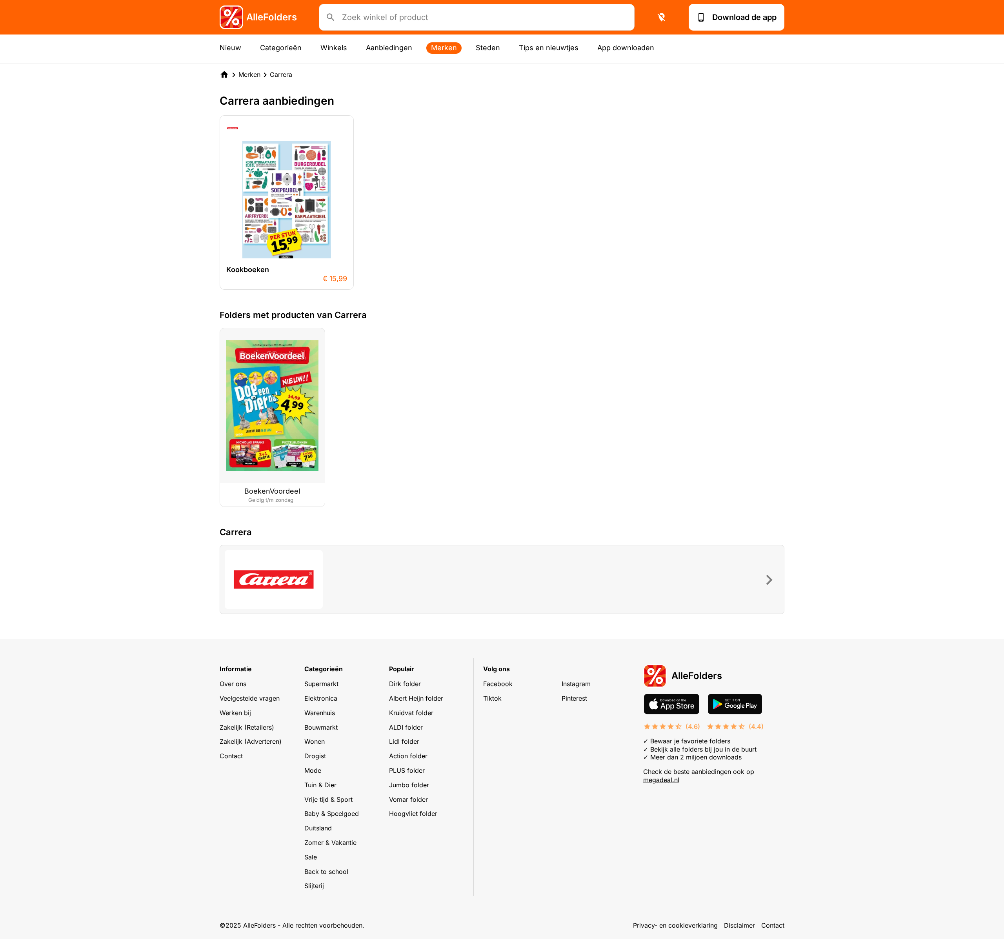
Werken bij (235, 713)
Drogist (315, 756)
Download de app (744, 17)
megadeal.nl (661, 780)
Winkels (333, 48)
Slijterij (314, 886)
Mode (312, 770)
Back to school (326, 871)
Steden (488, 48)
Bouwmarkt (321, 727)
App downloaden (625, 48)
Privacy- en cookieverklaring (675, 925)
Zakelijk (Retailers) (247, 727)
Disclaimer (739, 925)
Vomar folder (408, 799)
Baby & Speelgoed (331, 813)
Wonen (314, 741)
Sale (310, 857)
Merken (444, 48)
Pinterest (574, 698)
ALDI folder (406, 727)
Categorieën (281, 48)
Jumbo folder (409, 785)
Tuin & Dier (320, 785)
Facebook (498, 684)
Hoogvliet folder (413, 813)
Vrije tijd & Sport (328, 799)
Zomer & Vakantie (330, 842)
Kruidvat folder (411, 713)
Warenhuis (319, 713)
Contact (231, 756)
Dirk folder (405, 684)
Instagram (576, 684)
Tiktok (492, 698)
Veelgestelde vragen (250, 698)
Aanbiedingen (389, 48)
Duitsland (318, 828)
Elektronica (320, 698)
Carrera (281, 74)
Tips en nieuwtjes (548, 48)
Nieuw (230, 48)
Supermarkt (321, 684)
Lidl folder (404, 741)
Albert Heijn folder (416, 698)
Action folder (408, 756)
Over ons (233, 684)
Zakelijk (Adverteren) (251, 741)
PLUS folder (407, 770)
